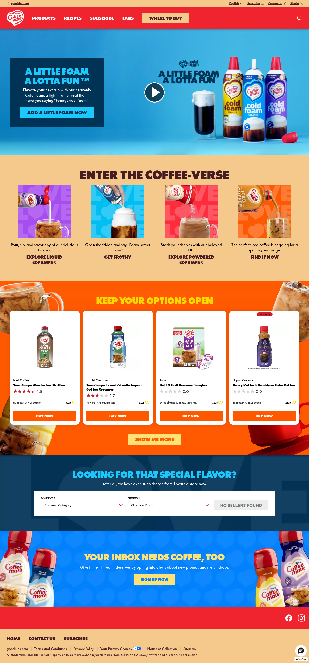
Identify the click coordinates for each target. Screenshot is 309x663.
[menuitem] (44, 18)
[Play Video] (154, 92)
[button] (69, 403)
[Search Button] (299, 18)
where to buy (165, 18)
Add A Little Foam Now (57, 112)
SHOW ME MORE (154, 439)
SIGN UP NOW (154, 579)
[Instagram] (298, 618)
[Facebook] (287, 618)
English (234, 3)
